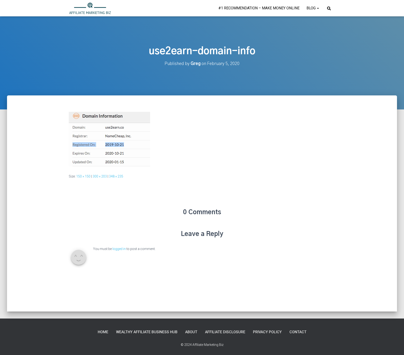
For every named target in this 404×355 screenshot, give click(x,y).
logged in (119, 249)
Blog (312, 8)
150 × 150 (83, 176)
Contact (298, 332)
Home (103, 332)
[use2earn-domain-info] (109, 139)
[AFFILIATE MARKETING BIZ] (90, 8)
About (191, 332)
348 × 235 (116, 176)
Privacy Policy (267, 332)
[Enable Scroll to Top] (395, 345)
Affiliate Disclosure (225, 332)
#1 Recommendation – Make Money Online (258, 8)
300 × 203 (100, 176)
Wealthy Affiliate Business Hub (146, 332)
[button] (318, 8)
